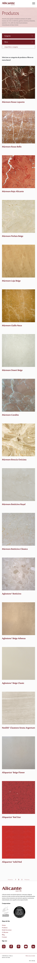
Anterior (10, 879)
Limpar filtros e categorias (11, 47)
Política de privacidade (30, 955)
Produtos (4, 927)
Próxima (27, 879)
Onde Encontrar (7, 930)
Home (4, 925)
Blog (3, 935)
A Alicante (5, 932)
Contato (4, 937)
